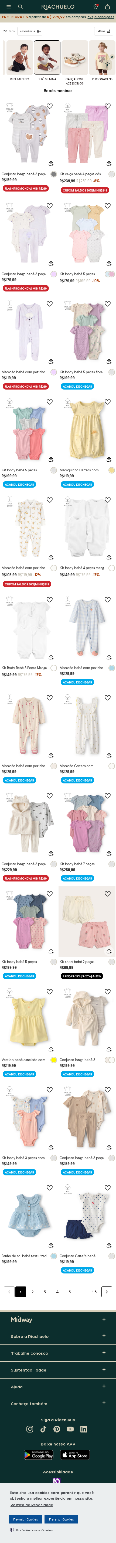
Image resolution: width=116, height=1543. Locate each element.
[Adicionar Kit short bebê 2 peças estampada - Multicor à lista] (108, 894)
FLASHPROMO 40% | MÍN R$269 (26, 188)
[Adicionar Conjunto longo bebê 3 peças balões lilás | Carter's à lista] (50, 205)
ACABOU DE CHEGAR (77, 386)
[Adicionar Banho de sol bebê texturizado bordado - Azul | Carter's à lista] (50, 1187)
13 (94, 1291)
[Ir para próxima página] (106, 1291)
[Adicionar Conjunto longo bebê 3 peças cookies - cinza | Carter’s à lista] (50, 106)
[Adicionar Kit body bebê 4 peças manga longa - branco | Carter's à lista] (108, 500)
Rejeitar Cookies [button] (61, 1519)
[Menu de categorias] (8, 6)
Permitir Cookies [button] (25, 1519)
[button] (31, 1530)
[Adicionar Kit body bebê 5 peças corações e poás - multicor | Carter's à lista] (50, 894)
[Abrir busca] (20, 6)
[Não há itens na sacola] (107, 6)
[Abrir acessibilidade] (107, 65)
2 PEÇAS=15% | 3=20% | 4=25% (82, 976)
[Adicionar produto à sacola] (51, 163)
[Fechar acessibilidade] (112, 57)
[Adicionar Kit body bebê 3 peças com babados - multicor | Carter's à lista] (50, 1089)
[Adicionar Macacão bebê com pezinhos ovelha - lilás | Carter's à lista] (50, 304)
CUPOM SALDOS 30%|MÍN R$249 (85, 190)
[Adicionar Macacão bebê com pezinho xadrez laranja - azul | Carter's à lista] (108, 599)
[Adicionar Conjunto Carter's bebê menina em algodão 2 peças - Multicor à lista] (108, 1187)
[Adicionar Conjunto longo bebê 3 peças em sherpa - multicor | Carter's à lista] (50, 795)
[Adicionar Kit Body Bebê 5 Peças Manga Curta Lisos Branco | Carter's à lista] (50, 599)
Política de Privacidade (32, 1504)
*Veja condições (101, 16)
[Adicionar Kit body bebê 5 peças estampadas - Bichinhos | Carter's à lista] (108, 205)
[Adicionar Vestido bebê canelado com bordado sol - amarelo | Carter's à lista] (50, 991)
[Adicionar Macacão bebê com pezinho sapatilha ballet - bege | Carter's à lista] (50, 697)
